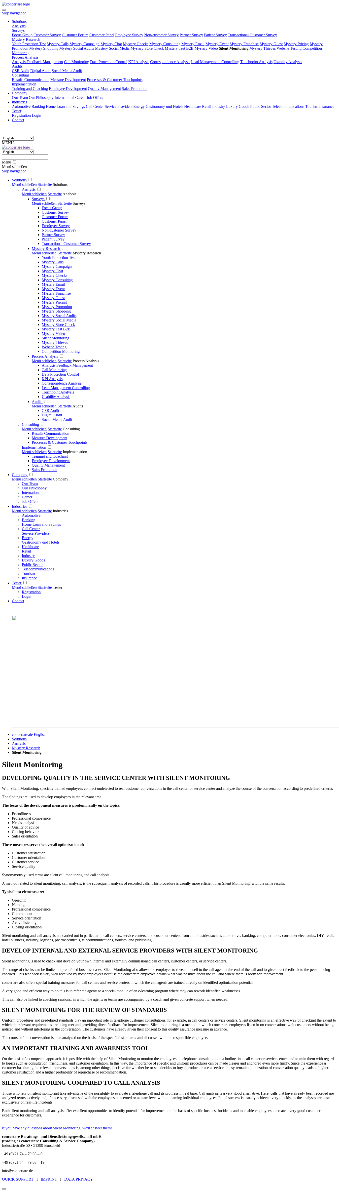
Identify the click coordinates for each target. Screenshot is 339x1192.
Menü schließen (24, 184)
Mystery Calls (53, 262)
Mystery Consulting (57, 280)
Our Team (30, 483)
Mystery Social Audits (59, 316)
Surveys (38, 199)
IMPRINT (49, 1179)
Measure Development (49, 438)
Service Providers (35, 533)
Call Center (31, 529)
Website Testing (54, 347)
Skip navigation (14, 13)
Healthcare (30, 547)
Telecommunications (38, 569)
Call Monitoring (54, 370)
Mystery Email (53, 284)
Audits (37, 401)
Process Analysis (45, 356)
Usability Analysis (56, 397)
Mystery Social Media (59, 320)
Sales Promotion (44, 470)
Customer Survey (55, 212)
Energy (27, 538)
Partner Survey (53, 235)
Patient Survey (53, 239)
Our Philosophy (34, 488)
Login (26, 596)
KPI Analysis (52, 379)
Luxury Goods (33, 560)
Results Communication (50, 433)
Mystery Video (53, 333)
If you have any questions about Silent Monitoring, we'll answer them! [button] (57, 1128)
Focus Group (52, 208)
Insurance (29, 578)
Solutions (20, 180)
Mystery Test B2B (56, 329)
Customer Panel (54, 221)
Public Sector (32, 564)
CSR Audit (50, 410)
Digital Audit (52, 415)
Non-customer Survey (59, 230)
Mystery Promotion (57, 307)
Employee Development (51, 461)
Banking (28, 520)
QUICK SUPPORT (18, 1179)
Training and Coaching (50, 456)
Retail (26, 551)
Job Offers (30, 501)
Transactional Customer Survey (66, 243)
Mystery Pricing (54, 302)
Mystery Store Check (58, 324)
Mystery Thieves (55, 342)
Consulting (31, 424)
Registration (31, 592)
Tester (17, 583)
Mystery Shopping (56, 311)
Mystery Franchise (56, 293)
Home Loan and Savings (41, 524)
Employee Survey (56, 226)
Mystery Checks (54, 275)
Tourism (28, 573)
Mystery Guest (53, 298)
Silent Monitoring (55, 338)
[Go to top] (4, 1189)
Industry (28, 556)
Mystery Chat (52, 271)
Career (27, 497)
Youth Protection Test (58, 257)
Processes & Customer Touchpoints (59, 442)
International (31, 492)
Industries (20, 506)
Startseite (45, 184)
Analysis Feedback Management (67, 365)
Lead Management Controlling (66, 388)
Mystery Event (53, 289)
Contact (18, 601)
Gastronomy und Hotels (40, 542)
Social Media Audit (57, 419)
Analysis (29, 189)
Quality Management (48, 465)
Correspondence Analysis (62, 383)
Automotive (31, 515)
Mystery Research (46, 248)
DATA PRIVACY (78, 1179)
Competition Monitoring (61, 351)
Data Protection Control (60, 374)
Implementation (34, 447)
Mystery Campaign (57, 266)
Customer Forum (55, 217)
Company (20, 475)
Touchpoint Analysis (58, 392)
